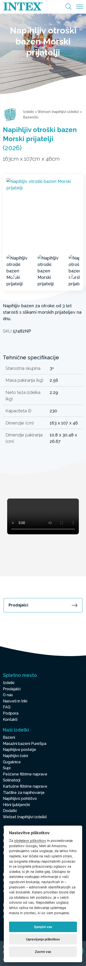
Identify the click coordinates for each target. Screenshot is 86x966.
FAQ (7, 707)
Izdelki (28, 112)
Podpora (10, 713)
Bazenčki (30, 117)
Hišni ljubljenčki (16, 804)
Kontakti (10, 719)
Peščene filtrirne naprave (25, 774)
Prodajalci (18, 605)
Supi (7, 768)
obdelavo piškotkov (30, 841)
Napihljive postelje (19, 749)
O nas (8, 695)
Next (72, 275)
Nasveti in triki (15, 701)
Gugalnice (12, 762)
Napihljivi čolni (15, 756)
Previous (14, 275)
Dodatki (10, 810)
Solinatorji (11, 780)
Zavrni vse (43, 952)
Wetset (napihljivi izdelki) (58, 112)
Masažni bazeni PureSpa (24, 743)
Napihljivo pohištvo (20, 798)
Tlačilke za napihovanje (24, 792)
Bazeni (9, 737)
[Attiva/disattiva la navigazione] (79, 7)
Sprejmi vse (43, 927)
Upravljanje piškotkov (43, 939)
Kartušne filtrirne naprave (25, 786)
